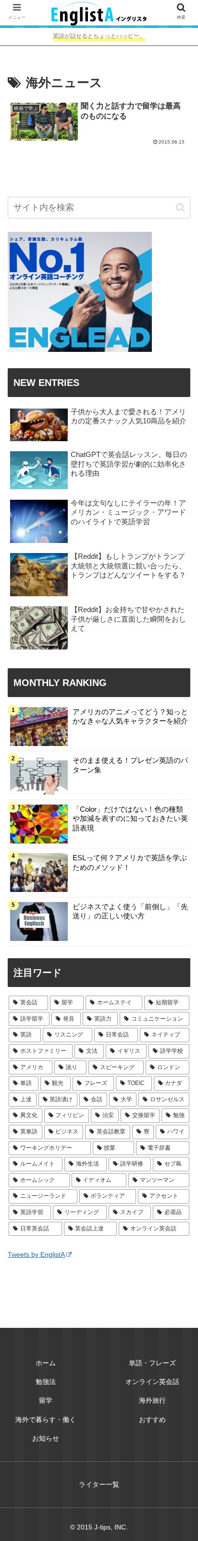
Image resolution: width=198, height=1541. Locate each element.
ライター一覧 (99, 1484)
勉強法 (46, 1381)
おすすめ (152, 1419)
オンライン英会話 (152, 1381)
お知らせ (45, 1438)
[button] (180, 207)
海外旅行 (152, 1400)
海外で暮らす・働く (45, 1419)
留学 (45, 1400)
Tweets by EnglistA (36, 1254)
